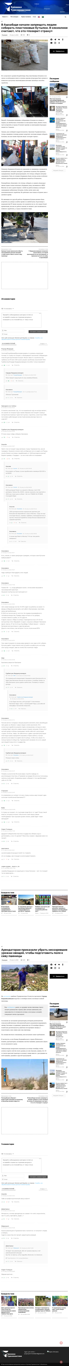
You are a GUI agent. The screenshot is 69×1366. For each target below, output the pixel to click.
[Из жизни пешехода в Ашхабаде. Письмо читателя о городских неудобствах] (52, 108)
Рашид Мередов (17, 375)
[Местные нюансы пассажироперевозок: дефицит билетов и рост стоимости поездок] (59, 89)
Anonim (15, 468)
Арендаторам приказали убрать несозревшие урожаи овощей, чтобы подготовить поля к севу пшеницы (12, 253)
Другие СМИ (59, 113)
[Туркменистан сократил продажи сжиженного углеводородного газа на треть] (52, 135)
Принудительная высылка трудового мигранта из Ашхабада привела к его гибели (59, 909)
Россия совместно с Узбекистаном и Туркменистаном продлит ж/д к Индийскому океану (61, 161)
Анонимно (19, 508)
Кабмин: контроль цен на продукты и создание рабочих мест (42, 909)
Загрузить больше (58, 170)
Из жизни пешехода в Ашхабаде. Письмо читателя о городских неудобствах (61, 109)
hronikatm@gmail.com (37, 1353)
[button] (65, 16)
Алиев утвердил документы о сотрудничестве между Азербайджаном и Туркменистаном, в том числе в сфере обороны (61, 123)
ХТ (2, 21)
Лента (57, 129)
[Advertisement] (24, 275)
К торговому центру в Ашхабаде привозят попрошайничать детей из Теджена (25, 909)
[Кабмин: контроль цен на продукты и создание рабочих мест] (43, 900)
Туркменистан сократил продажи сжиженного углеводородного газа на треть (61, 136)
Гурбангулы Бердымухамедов (25, 697)
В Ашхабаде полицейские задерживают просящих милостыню (8, 909)
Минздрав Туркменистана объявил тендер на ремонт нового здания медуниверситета (61, 148)
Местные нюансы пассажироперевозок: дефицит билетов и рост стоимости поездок (58, 101)
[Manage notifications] (61, 1362)
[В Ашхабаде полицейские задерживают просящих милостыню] (9, 900)
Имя (14, 675)
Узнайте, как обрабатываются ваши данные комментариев (22, 338)
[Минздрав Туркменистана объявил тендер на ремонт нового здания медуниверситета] (52, 147)
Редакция (4, 35)
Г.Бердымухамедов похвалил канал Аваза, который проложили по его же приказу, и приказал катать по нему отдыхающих (37, 254)
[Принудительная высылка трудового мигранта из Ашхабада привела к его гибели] (60, 900)
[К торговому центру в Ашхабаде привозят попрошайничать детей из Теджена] (26, 900)
